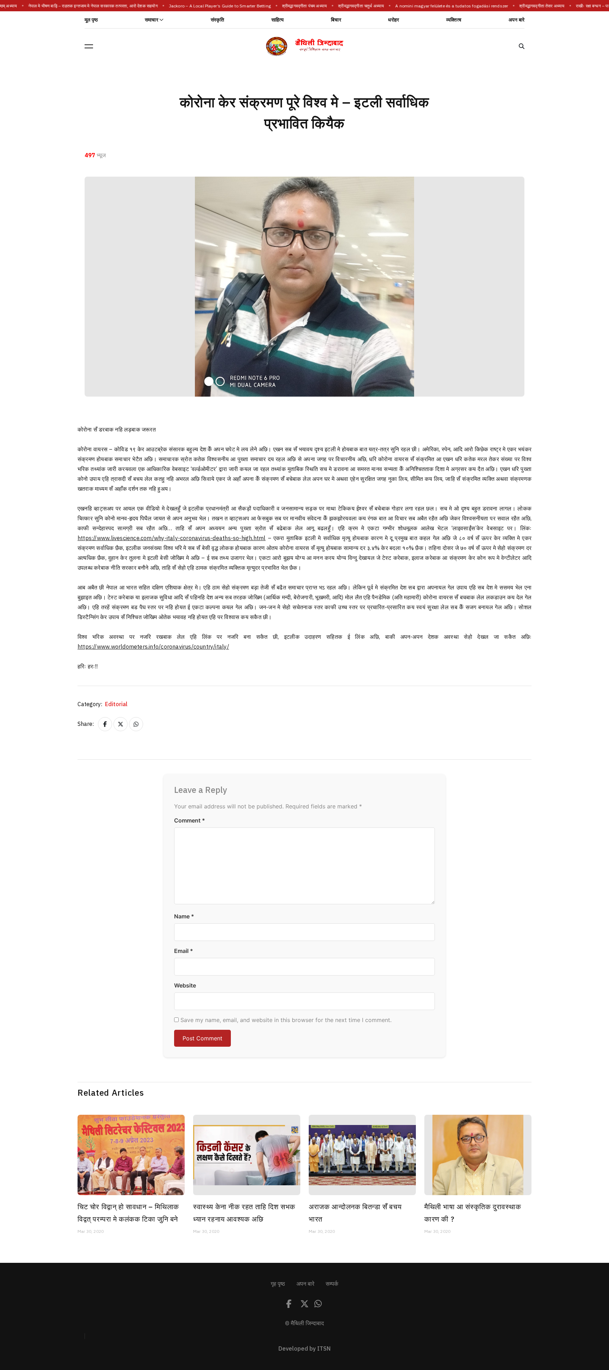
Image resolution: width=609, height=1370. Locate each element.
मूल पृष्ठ (91, 20)
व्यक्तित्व (453, 20)
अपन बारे (516, 20)
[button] (89, 46)
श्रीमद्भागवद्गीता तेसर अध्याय (538, 6)
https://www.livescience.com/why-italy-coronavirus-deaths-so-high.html (172, 538)
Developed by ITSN (304, 1349)
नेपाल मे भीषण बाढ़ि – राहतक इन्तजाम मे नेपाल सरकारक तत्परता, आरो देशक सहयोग (89, 6)
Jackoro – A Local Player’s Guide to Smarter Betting (216, 6)
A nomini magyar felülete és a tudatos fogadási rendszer (448, 6)
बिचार (336, 20)
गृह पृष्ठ (278, 1284)
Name (184, 916)
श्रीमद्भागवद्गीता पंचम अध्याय (301, 6)
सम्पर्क (332, 1284)
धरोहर (393, 20)
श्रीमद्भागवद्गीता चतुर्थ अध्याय (358, 6)
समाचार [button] (151, 20)
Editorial (116, 704)
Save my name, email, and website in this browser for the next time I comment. (286, 1019)
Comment (189, 820)
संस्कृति (217, 20)
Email (183, 950)
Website (185, 985)
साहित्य (277, 20)
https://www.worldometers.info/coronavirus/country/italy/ (153, 647)
